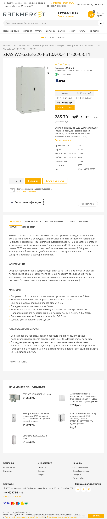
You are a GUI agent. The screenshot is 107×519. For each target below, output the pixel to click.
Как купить (77, 474)
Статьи (82, 30)
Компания (27, 30)
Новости (72, 30)
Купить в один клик (55, 181)
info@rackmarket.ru (63, 2)
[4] (63, 64)
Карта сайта (78, 478)
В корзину (33, 181)
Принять (96, 515)
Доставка (50, 30)
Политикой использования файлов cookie (25, 517)
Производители (11, 30)
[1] (56, 64)
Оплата (38, 30)
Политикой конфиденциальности (63, 517)
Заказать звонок (66, 16)
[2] (58, 64)
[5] (66, 64)
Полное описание (63, 140)
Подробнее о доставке (26, 191)
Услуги (61, 30)
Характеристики (33, 221)
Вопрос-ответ (28, 227)
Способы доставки (81, 471)
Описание (15, 221)
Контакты (94, 30)
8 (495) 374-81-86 (68, 12)
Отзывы (71, 221)
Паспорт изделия (54, 221)
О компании (9, 467)
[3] (61, 64)
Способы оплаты (80, 467)
